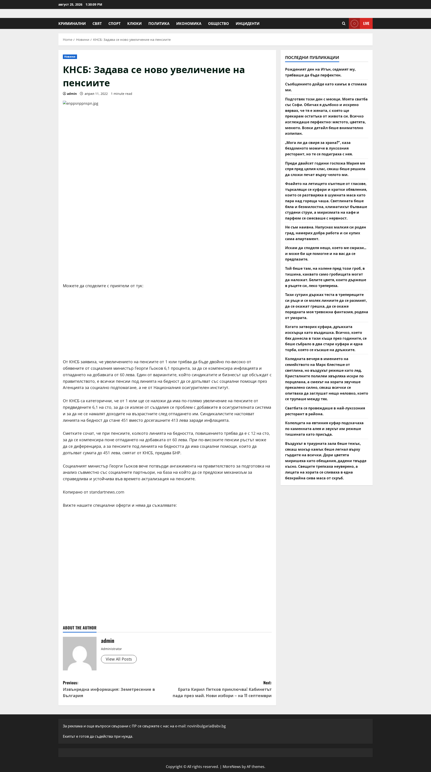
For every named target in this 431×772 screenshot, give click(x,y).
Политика (158, 23)
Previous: (109, 689)
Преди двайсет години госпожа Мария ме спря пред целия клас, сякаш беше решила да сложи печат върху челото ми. (325, 168)
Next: (222, 689)
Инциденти (247, 23)
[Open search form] (343, 23)
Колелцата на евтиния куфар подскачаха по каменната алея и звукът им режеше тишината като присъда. (324, 428)
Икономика (188, 23)
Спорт (114, 23)
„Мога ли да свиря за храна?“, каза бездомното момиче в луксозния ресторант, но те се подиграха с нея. (319, 148)
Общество (218, 23)
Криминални (72, 23)
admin (72, 93)
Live (366, 23)
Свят (97, 23)
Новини (70, 57)
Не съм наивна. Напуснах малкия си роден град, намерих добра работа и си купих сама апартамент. (325, 232)
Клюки (134, 23)
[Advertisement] (167, 244)
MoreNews (232, 766)
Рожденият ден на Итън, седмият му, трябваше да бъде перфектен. (320, 72)
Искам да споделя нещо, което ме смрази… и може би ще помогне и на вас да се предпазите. (325, 253)
